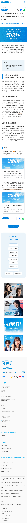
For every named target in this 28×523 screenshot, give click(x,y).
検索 (15, 2)
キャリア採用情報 (4, 451)
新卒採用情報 (4, 445)
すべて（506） (13, 245)
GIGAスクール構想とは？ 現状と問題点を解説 (10, 493)
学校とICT (3, 435)
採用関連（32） (13, 252)
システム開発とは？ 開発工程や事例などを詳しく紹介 (11, 482)
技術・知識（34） (13, 259)
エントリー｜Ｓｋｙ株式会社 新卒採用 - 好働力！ (13, 206)
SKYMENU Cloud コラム (6, 471)
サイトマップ (4, 508)
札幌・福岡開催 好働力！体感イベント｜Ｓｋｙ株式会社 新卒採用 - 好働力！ (13, 172)
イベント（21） (13, 263)
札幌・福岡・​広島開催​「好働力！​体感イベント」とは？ (14, 66)
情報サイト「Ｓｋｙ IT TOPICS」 (7, 462)
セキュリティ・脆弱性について (7, 518)
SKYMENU (3, 408)
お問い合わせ (19, 2)
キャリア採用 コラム (5, 475)
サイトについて (4, 513)
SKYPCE (3, 391)
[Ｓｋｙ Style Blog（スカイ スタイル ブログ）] (6, 2)
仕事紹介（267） (13, 248)
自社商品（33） (13, 255)
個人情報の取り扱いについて (7, 511)
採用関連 (4, 9)
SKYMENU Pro (6, 425)
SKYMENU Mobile (7, 417)
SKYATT (5, 404)
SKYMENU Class (6, 421)
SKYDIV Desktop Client (6, 395)
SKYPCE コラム (4, 465)
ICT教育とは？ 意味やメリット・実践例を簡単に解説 (11, 496)
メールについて (4, 520)
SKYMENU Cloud (8, 412)
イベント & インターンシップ (6, 448)
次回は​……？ (9, 68)
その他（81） (9, 273)
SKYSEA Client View (7, 386)
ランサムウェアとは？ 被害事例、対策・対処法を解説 (11, 504)
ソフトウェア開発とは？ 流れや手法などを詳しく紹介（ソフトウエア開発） (13, 478)
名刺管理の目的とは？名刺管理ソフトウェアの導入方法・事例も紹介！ (13, 500)
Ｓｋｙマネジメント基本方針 (7, 516)
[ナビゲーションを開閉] (24, 2)
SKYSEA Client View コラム (6, 468)
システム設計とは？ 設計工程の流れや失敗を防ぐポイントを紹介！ (13, 486)
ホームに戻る (14, 226)
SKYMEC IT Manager (8, 400)
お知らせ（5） (18, 273)
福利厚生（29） (13, 266)
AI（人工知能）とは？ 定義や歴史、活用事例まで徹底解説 (12, 490)
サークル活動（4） (13, 270)
